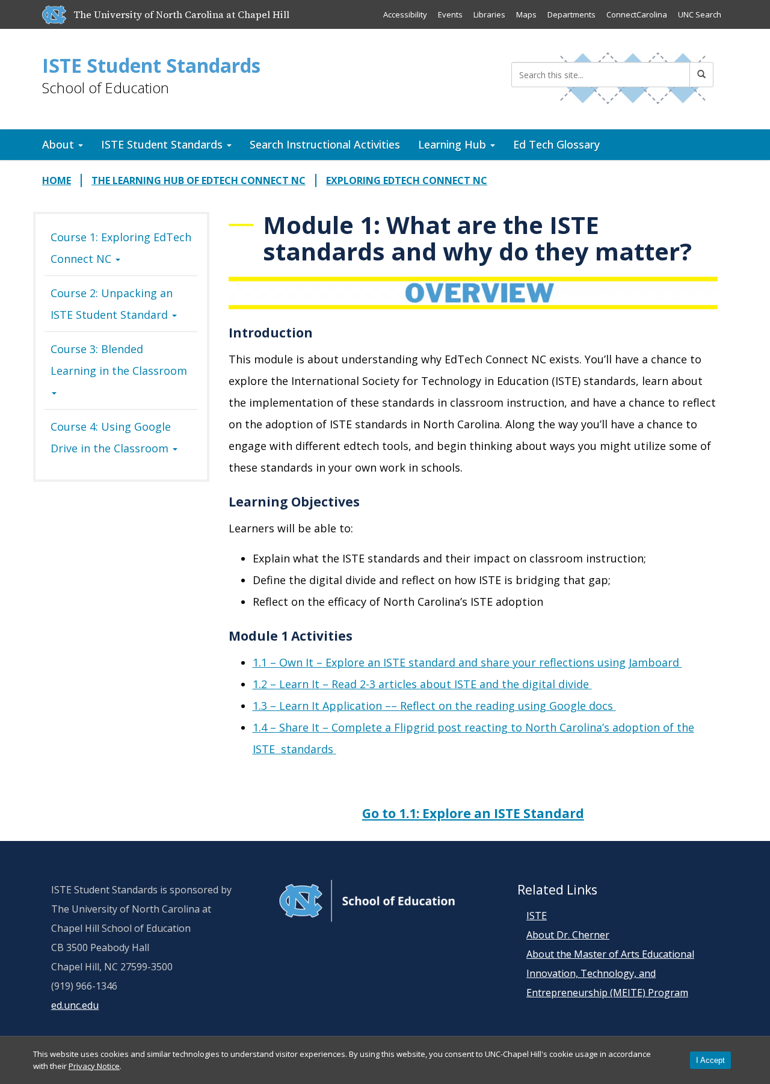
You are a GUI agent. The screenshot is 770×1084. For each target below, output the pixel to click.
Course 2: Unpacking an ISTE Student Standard (112, 304)
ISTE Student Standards (151, 65)
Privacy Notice (94, 1066)
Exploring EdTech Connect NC (406, 180)
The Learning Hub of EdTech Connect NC (198, 180)
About (59, 144)
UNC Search (699, 14)
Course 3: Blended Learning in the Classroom (119, 360)
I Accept (710, 1060)
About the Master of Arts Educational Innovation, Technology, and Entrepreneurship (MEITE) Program (610, 973)
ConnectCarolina (636, 14)
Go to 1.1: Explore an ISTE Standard (473, 813)
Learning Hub (453, 144)
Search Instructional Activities (325, 144)
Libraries (489, 14)
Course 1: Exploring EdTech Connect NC (121, 248)
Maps (526, 14)
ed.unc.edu (75, 1005)
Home (56, 180)
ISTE (536, 915)
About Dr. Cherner (567, 934)
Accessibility (405, 14)
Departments (571, 14)
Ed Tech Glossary (556, 144)
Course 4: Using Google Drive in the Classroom (111, 437)
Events (450, 14)
